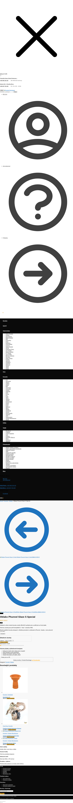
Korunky (6, 501)
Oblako (11, 501)
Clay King (5, 726)
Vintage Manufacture (13, 733)
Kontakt (5, 771)
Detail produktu (10, 698)
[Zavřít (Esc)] (4, 801)
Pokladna (5, 237)
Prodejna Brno (6, 770)
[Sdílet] (3, 801)
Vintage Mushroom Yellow (9, 743)
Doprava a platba (7, 780)
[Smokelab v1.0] (15, 692)
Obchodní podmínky (8, 784)
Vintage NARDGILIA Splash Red (11, 735)
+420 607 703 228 (7, 488)
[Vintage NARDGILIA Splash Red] (12, 731)
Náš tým (5, 772)
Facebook (5, 493)
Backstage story (7, 773)
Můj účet (5, 94)
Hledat (15, 91)
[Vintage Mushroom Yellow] (10, 738)
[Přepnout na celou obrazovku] (2, 801)
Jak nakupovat (6, 166)
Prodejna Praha (7, 768)
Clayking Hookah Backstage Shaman (12, 728)
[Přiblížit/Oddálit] (0, 801)
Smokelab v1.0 (6, 697)
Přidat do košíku (4, 642)
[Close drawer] (0, 75)
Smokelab (10, 694)
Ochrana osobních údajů (9, 786)
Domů (1, 501)
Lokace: (2, 640)
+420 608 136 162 (4, 80)
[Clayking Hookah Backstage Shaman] (15, 723)
